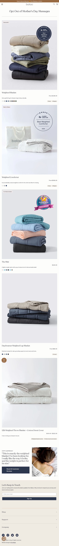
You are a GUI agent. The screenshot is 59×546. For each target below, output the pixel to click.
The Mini (5, 262)
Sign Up (29, 498)
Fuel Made (13, 542)
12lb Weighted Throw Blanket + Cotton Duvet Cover (23, 430)
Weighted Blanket (9, 92)
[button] (4, 538)
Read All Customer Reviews (13, 470)
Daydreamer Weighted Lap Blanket (16, 345)
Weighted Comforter (10, 177)
